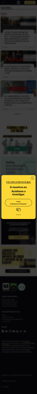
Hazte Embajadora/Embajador (18, 203)
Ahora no (18, 214)
